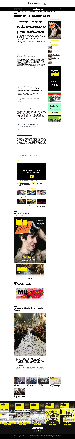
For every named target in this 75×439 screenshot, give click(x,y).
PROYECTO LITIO (53, 11)
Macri (29, 180)
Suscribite (23, 11)
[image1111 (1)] (31, 179)
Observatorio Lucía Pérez (47, 11)
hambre (25, 180)
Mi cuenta (37, 13)
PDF (9, 424)
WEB (5, 424)
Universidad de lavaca (32, 11)
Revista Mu (19, 11)
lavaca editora (27, 11)
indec (27, 180)
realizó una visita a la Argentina (32, 84)
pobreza (32, 180)
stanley (37, 180)
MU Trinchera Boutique (40, 11)
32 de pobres (21, 180)
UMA (56, 11)
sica (34, 180)
